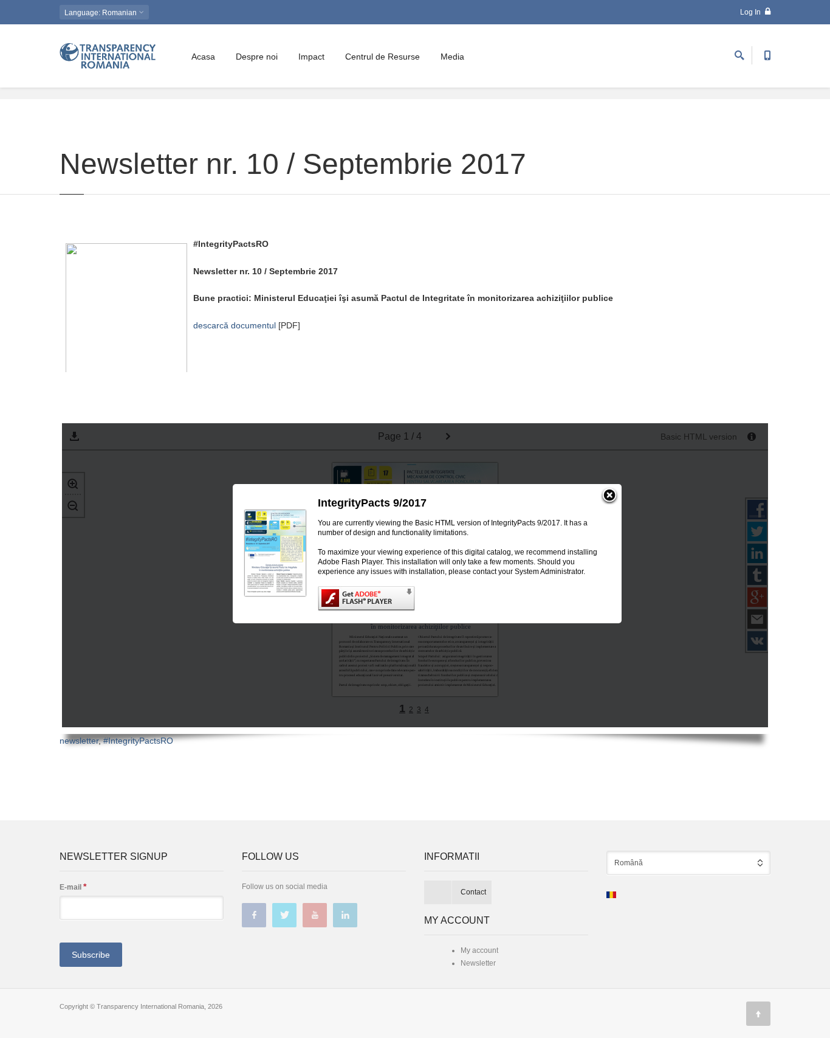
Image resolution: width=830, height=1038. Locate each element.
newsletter (79, 741)
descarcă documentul (234, 325)
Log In (751, 12)
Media (452, 56)
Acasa (203, 56)
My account (479, 950)
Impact (311, 56)
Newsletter (478, 963)
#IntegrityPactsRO (138, 741)
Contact (473, 892)
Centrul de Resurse (382, 56)
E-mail (73, 886)
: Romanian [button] (101, 13)
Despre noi (257, 56)
